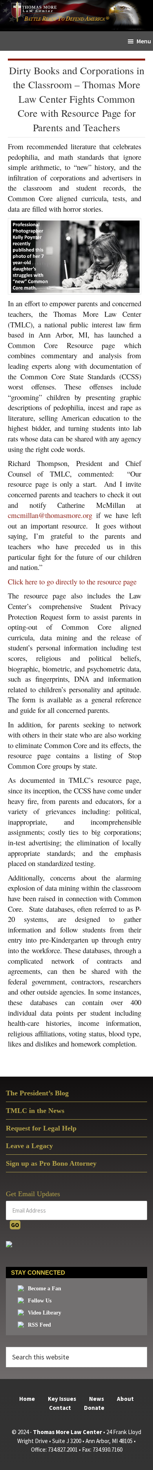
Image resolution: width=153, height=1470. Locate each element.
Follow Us (39, 1301)
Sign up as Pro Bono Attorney (51, 1163)
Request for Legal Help (41, 1128)
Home (27, 1398)
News (96, 1398)
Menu (144, 41)
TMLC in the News (35, 1111)
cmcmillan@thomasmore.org (50, 515)
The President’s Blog (37, 1093)
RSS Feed (39, 1325)
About (125, 1398)
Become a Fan (44, 1288)
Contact (60, 1407)
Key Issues (62, 1398)
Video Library (44, 1313)
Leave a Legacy (29, 1146)
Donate (94, 1407)
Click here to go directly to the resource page (72, 581)
